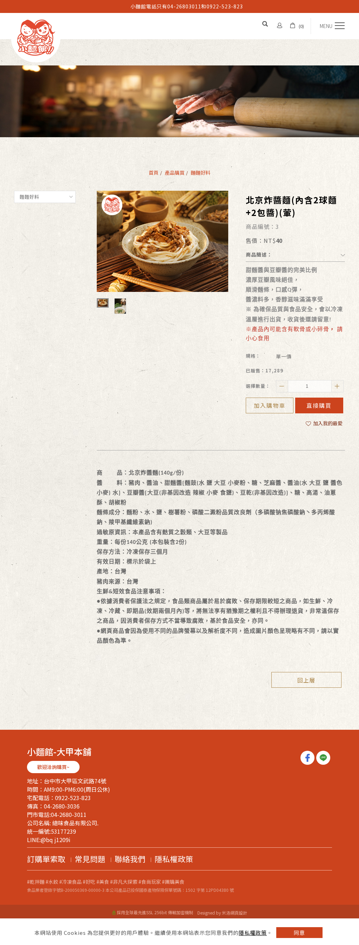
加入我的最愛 (327, 423)
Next (3, 9)
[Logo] (36, 37)
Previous (3, 4)
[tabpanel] (179, 101)
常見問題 (90, 858)
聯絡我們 (130, 858)
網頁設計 (238, 913)
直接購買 (319, 405)
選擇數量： (258, 386)
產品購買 (174, 172)
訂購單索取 (46, 858)
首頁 (153, 172)
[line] (324, 758)
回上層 (306, 680)
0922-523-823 (73, 797)
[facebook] (308, 758)
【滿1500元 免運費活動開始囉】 (186, 6)
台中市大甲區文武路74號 (75, 781)
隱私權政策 (253, 932)
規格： (253, 355)
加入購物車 (269, 405)
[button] (266, 24)
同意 (299, 932)
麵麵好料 (200, 172)
